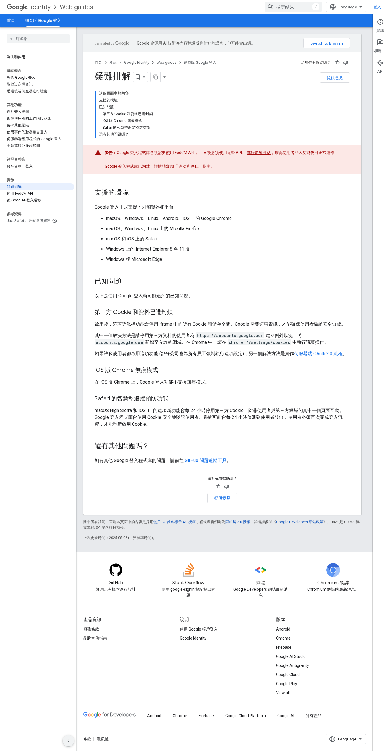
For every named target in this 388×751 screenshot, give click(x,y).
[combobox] (293, 7)
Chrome (283, 638)
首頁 (11, 20)
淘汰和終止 (188, 166)
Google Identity (136, 62)
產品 (113, 62)
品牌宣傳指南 (95, 638)
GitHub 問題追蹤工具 (206, 460)
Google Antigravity (292, 665)
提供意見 (335, 77)
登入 (377, 7)
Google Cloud (288, 674)
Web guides (76, 7)
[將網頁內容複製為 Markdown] (156, 77)
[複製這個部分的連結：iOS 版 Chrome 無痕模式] (163, 370)
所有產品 (314, 715)
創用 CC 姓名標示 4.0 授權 (174, 522)
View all (283, 692)
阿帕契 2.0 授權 (237, 522)
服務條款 (91, 629)
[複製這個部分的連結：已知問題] (127, 281)
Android (283, 629)
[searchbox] (38, 38)
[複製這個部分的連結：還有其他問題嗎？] (154, 446)
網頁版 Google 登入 (43, 20)
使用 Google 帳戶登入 (199, 629)
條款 (87, 739)
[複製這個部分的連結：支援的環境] (134, 193)
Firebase (283, 647)
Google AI (285, 715)
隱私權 (103, 739)
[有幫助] (337, 62)
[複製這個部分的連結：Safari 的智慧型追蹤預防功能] (174, 399)
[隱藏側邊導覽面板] (68, 740)
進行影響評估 (259, 152)
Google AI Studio (291, 656)
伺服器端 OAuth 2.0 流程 (318, 353)
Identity (40, 7)
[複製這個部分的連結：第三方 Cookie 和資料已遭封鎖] (178, 312)
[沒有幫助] (345, 62)
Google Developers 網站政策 (300, 522)
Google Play (286, 683)
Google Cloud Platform (245, 715)
